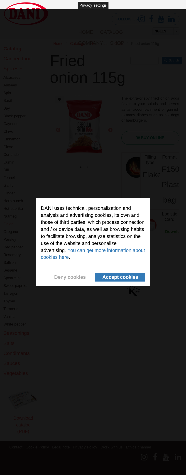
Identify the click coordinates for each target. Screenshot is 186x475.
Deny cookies (70, 277)
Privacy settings (93, 5)
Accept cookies (120, 277)
